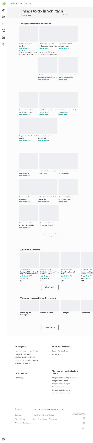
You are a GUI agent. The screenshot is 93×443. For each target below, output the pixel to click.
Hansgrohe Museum (46, 225)
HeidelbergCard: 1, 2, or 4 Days (69, 272)
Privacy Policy (20, 419)
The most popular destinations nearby (38, 298)
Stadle (21, 138)
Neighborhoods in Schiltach (25, 357)
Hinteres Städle (64, 173)
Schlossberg (44, 173)
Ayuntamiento (64, 46)
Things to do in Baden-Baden (62, 381)
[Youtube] (83, 410)
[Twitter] (77, 410)
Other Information (22, 373)
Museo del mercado (26, 225)
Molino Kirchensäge (66, 77)
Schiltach (22, 46)
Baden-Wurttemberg (60, 351)
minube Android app (39, 419)
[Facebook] (74, 410)
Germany (55, 354)
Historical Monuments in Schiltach (27, 351)
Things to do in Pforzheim (61, 387)
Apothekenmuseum (66, 199)
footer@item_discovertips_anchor (44, 415)
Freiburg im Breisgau (25, 314)
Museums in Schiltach (23, 354)
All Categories (20, 347)
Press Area (53, 419)
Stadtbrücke (63, 112)
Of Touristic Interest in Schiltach (26, 360)
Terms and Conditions (23, 423)
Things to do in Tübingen (61, 384)
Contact (52, 415)
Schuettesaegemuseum (48, 46)
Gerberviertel (44, 112)
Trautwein (42, 199)
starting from (24, 278)
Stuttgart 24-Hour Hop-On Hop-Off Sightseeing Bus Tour (29, 272)
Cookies (18, 415)
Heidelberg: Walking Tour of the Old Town (49, 272)
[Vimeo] (80, 410)
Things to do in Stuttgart (61, 390)
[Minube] (4, 3)
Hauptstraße (23, 199)
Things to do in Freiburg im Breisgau (65, 378)
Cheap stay (19, 378)
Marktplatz (42, 138)
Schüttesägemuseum (27, 112)
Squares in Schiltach (22, 363)
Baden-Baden (46, 313)
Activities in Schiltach (30, 250)
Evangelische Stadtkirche (47, 77)
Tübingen (65, 313)
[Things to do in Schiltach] (55, 234)
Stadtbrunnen (24, 173)
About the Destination (61, 347)
